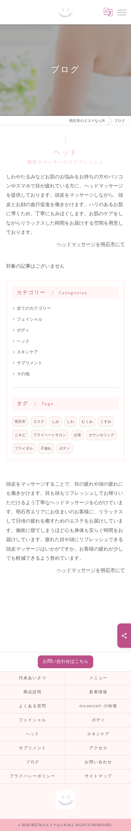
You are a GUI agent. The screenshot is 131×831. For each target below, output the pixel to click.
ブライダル (24, 448)
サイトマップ (98, 776)
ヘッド (23, 341)
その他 (23, 373)
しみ (55, 421)
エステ (38, 421)
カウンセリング (101, 435)
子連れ (46, 448)
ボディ (23, 330)
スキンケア (27, 351)
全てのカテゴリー (34, 308)
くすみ (105, 421)
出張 (77, 435)
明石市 (20, 421)
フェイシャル (29, 319)
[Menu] (122, 12)
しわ (70, 421)
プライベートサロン (49, 435)
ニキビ (20, 435)
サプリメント (29, 362)
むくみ (87, 421)
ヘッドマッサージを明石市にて (91, 244)
